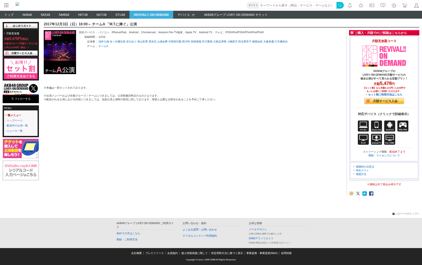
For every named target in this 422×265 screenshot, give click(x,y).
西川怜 (186, 41)
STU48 (120, 14)
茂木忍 (152, 41)
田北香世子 (244, 41)
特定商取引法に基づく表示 (227, 253)
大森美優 (268, 41)
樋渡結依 (257, 41)
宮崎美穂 (196, 41)
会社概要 (136, 253)
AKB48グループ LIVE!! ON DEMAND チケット (236, 14)
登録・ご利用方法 (127, 239)
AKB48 (27, 14)
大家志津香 (219, 41)
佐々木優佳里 (118, 41)
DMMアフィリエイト (261, 238)
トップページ (15, 120)
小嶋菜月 (232, 41)
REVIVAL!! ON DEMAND (151, 14)
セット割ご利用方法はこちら (385, 94)
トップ (9, 14)
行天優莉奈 (281, 41)
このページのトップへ (407, 213)
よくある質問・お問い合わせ (200, 229)
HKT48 (83, 14)
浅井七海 (103, 41)
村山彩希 (142, 41)
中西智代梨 (175, 41)
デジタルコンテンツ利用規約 (200, 235)
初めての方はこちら (128, 233)
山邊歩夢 (162, 41)
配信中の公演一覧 (17, 125)
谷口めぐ (131, 41)
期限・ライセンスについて (384, 155)
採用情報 (286, 253)
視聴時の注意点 (365, 166)
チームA (103, 46)
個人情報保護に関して (194, 253)
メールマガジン (258, 229)
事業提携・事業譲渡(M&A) (262, 253)
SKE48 (45, 14)
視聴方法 (361, 174)
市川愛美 (207, 41)
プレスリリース (154, 253)
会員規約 (172, 253)
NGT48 (101, 14)
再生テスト (362, 170)
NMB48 (64, 14)
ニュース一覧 (15, 130)
